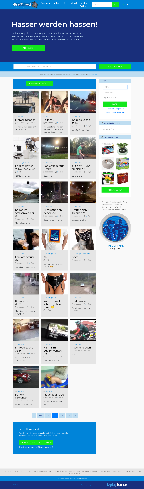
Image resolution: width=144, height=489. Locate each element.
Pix (65, 3)
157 (69, 415)
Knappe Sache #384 (24, 349)
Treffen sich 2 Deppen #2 (80, 211)
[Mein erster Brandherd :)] (122, 163)
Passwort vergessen (115, 109)
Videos (57, 3)
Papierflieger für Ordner (54, 167)
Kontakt (16, 485)
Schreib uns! (92, 74)
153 (40, 415)
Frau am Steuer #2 (24, 258)
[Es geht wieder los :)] (108, 149)
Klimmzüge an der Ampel (53, 211)
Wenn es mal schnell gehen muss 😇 (52, 304)
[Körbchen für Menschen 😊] (108, 163)
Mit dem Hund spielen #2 (81, 167)
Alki (46, 257)
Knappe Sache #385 (24, 303)
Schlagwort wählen (39, 83)
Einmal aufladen (25, 119)
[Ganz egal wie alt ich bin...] (108, 178)
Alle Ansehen (115, 190)
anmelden (28, 48)
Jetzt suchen (115, 67)
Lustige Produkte (82, 254)
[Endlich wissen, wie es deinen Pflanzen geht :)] (122, 149)
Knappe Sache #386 (81, 121)
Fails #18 (49, 119)
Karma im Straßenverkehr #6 (53, 350)
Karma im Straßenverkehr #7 (24, 213)
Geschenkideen (63, 479)
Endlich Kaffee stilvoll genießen (25, 167)
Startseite (46, 3)
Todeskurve (79, 301)
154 (47, 415)
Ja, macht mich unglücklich (36, 443)
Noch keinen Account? (115, 113)
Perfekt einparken (21, 396)
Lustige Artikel (83, 4)
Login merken (109, 98)
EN (128, 4)
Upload (73, 3)
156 (62, 415)
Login (115, 104)
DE (123, 4)
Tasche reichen (81, 347)
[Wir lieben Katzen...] (122, 178)
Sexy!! (75, 257)
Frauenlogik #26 (54, 394)
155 (55, 415)
